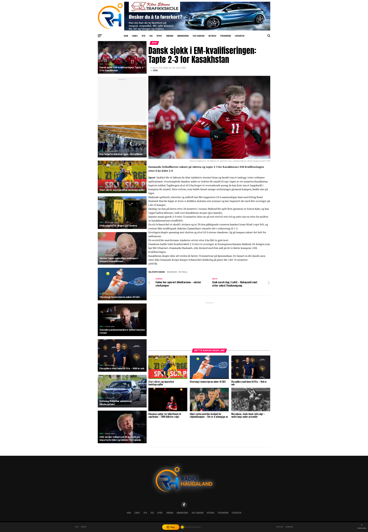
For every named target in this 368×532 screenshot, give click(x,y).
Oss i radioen (198, 35)
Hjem (126, 35)
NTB (143, 35)
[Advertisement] (122, 101)
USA (151, 35)
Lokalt (135, 35)
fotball (184, 272)
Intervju (212, 35)
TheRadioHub (361, 528)
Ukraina (169, 35)
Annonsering (183, 35)
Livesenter (239, 35)
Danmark (172, 272)
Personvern (225, 35)
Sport (159, 35)
